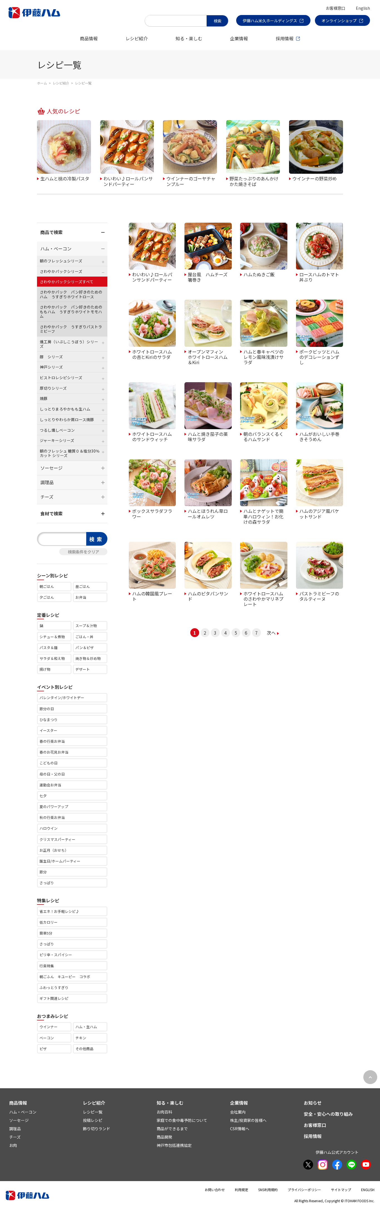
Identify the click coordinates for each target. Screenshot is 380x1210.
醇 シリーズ (51, 356)
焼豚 (44, 398)
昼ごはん (82, 586)
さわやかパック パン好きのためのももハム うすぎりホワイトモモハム (71, 311)
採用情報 (284, 38)
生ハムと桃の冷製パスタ (64, 178)
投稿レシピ (92, 1120)
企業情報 (239, 38)
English (363, 8)
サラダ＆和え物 (52, 658)
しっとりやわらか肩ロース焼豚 (67, 419)
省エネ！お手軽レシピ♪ (59, 911)
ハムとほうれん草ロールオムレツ (208, 513)
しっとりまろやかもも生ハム (65, 409)
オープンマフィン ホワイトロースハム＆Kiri (208, 356)
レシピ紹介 (136, 38)
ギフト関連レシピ (54, 998)
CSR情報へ (239, 1128)
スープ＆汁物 (86, 625)
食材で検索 (51, 513)
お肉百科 (164, 1112)
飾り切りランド (96, 1128)
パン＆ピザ (84, 647)
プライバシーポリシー (304, 1189)
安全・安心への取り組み (328, 1113)
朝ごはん (47, 586)
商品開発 (164, 1137)
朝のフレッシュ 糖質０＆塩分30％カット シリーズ (70, 453)
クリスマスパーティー (57, 839)
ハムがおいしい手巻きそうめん (319, 436)
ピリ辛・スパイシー (56, 954)
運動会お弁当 (50, 784)
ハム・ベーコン (55, 248)
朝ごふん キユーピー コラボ (65, 976)
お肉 (13, 1145)
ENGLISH (367, 1189)
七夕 (43, 795)
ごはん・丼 (84, 636)
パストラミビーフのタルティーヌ (319, 596)
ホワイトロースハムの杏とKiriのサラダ (152, 354)
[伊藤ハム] (35, 18)
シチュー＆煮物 (52, 636)
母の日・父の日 (52, 774)
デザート (82, 669)
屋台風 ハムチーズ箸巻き (208, 276)
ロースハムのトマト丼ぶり (319, 276)
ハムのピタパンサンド (208, 596)
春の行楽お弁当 (52, 741)
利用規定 (241, 1189)
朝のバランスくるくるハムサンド (263, 436)
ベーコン (47, 1037)
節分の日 (47, 708)
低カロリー (49, 922)
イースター (48, 730)
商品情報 (89, 38)
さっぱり (47, 882)
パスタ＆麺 (49, 647)
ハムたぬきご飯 (259, 274)
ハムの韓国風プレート (152, 596)
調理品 (47, 482)
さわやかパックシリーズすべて (66, 281)
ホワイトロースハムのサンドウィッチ (152, 436)
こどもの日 (49, 763)
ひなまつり (49, 719)
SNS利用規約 (268, 1189)
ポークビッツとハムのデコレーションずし (319, 356)
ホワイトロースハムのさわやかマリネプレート (263, 598)
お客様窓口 (335, 8)
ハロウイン (49, 828)
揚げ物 (45, 669)
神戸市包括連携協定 (174, 1145)
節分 (43, 871)
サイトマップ (341, 1189)
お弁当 (80, 597)
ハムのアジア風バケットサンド (319, 513)
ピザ (43, 1048)
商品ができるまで (172, 1128)
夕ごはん (47, 597)
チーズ (46, 496)
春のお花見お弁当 (54, 752)
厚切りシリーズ (53, 388)
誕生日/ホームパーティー (60, 861)
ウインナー (49, 1026)
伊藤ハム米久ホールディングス (270, 20)
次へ (271, 632)
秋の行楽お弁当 (52, 817)
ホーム (42, 83)
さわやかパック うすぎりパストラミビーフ (71, 329)
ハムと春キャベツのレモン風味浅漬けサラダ (263, 356)
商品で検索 (51, 232)
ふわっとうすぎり (54, 987)
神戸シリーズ (51, 367)
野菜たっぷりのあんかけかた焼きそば (254, 181)
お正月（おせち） (54, 850)
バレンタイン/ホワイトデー (62, 697)
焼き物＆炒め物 (88, 658)
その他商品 (84, 1048)
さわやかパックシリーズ (61, 271)
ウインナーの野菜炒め (314, 178)
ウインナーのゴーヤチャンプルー (190, 181)
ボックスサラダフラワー (152, 513)
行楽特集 (47, 965)
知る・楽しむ (189, 38)
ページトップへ (370, 1077)
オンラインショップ (339, 20)
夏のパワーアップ (54, 806)
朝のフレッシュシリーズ (61, 261)
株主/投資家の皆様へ (248, 1120)
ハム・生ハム (86, 1026)
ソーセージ (51, 467)
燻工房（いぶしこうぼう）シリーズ (69, 344)
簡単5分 (46, 933)
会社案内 (238, 1112)
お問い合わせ (215, 1189)
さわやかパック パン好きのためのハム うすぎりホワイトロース (71, 294)
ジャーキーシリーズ (57, 440)
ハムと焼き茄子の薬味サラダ (208, 436)
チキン (80, 1037)
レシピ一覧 (92, 1112)
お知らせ (313, 1102)
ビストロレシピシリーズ (61, 377)
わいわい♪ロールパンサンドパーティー (128, 181)
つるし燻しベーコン (57, 430)
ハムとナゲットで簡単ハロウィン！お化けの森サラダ (263, 516)
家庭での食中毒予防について (182, 1120)
